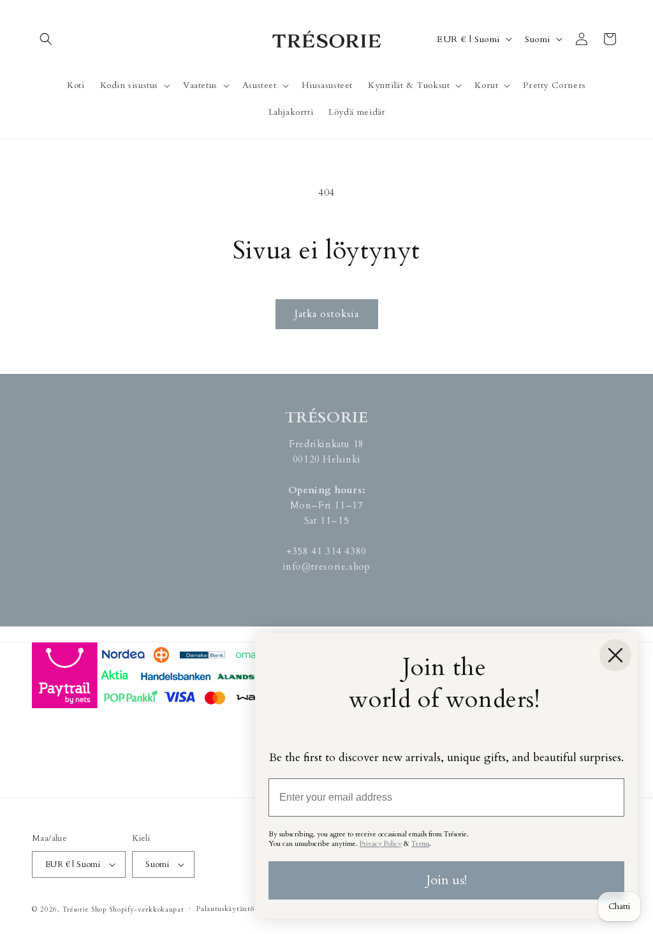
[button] (46, 39)
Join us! (446, 880)
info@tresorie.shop (327, 566)
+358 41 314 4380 (326, 551)
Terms (420, 844)
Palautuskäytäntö (225, 909)
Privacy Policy (381, 844)
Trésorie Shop (84, 909)
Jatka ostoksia (327, 314)
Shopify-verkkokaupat (146, 909)
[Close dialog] (615, 655)
